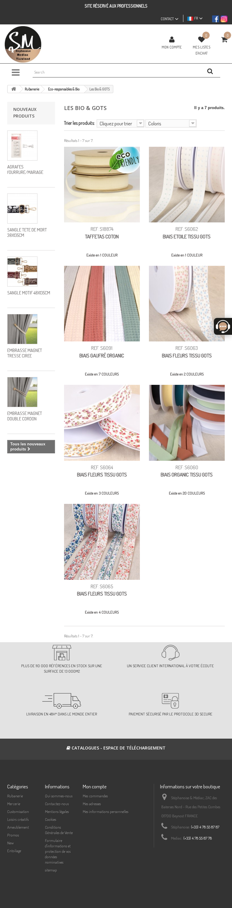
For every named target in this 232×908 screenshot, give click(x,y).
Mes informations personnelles (105, 811)
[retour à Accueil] (13, 89)
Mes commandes (95, 795)
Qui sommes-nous (58, 795)
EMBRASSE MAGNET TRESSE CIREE (24, 353)
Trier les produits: (79, 123)
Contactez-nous (57, 803)
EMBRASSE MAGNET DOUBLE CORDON (24, 416)
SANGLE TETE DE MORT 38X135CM (27, 232)
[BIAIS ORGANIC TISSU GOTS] (187, 422)
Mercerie (13, 803)
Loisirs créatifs (18, 819)
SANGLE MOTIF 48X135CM (28, 293)
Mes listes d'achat (201, 50)
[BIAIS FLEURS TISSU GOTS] (187, 303)
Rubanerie (15, 795)
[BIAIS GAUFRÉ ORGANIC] (102, 303)
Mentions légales (57, 811)
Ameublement (18, 827)
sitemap (51, 870)
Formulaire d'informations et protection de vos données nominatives (58, 851)
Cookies (50, 819)
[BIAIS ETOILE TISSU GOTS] (187, 184)
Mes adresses (92, 803)
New (10, 842)
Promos (13, 835)
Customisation (18, 811)
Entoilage (14, 850)
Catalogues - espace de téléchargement (118, 748)
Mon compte (172, 47)
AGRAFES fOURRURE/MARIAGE (25, 169)
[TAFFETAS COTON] (102, 184)
